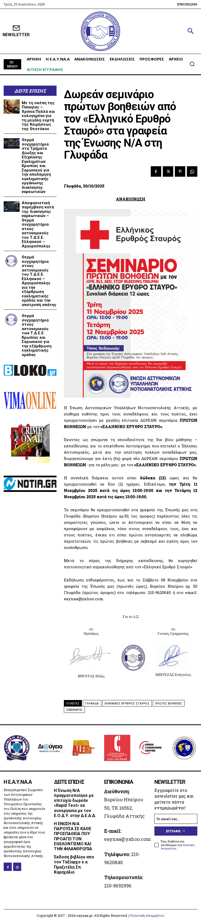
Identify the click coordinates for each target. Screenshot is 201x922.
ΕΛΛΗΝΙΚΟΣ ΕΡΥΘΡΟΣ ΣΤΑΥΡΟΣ (127, 703)
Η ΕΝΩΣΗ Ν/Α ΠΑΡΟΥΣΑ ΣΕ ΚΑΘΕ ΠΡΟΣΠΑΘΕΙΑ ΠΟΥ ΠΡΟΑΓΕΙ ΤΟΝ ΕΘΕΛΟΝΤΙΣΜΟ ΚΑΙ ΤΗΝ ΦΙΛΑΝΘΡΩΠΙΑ (73, 836)
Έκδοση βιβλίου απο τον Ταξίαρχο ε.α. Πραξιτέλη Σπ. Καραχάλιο (74, 864)
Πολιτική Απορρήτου (147, 915)
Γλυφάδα (92, 703)
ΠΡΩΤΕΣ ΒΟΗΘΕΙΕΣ (168, 703)
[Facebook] (156, 171)
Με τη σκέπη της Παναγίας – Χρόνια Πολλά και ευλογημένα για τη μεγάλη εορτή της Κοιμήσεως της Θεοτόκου (38, 116)
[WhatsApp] (192, 171)
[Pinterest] (180, 171)
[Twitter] (168, 171)
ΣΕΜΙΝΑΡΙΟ (74, 710)
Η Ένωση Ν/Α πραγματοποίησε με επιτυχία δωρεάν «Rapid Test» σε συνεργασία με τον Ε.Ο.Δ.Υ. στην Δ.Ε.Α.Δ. (75, 803)
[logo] (100, 31)
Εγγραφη (173, 831)
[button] (190, 31)
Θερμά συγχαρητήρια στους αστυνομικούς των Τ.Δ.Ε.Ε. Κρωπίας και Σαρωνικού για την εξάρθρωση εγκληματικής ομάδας (37, 335)
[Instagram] (17, 867)
